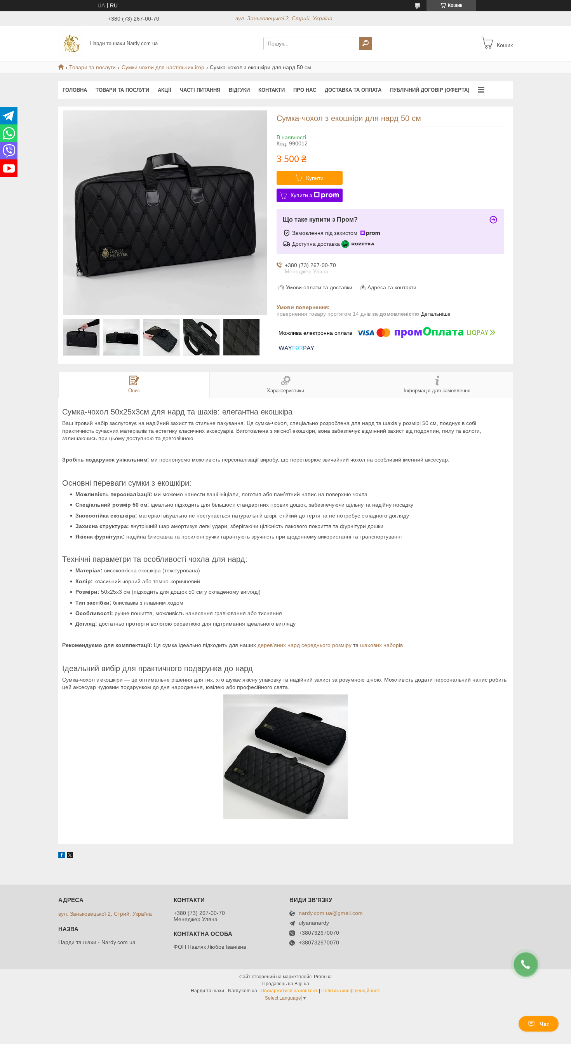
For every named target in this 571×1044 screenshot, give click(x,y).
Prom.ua (323, 976)
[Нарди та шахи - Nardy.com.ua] (71, 43)
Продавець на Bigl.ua (285, 983)
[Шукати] (365, 43)
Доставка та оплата (353, 90)
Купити (315, 178)
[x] (70, 856)
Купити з (301, 195)
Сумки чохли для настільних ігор (163, 67)
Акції (164, 90)
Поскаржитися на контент (289, 990)
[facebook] (61, 856)
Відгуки (239, 90)
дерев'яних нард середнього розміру (305, 645)
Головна (75, 90)
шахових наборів (381, 645)
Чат (544, 1024)
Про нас (304, 90)
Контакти (271, 90)
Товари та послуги (92, 67)
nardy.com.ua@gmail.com (331, 913)
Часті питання (200, 90)
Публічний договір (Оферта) (429, 90)
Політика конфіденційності (351, 990)
